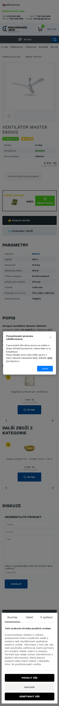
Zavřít (45, 368)
